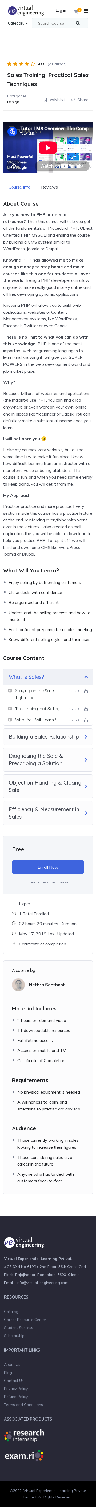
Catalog (11, 1311)
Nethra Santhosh (47, 984)
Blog (8, 1372)
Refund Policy (16, 1396)
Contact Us (14, 1380)
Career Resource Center (25, 1319)
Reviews (49, 187)
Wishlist (57, 99)
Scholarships (15, 1335)
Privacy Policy (16, 1388)
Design (13, 101)
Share (83, 99)
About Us (12, 1364)
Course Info (19, 187)
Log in (61, 10)
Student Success (18, 1327)
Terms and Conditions (23, 1404)
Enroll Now (48, 867)
